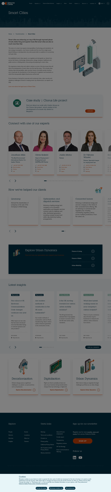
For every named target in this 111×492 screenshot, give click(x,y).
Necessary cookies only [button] (56, 488)
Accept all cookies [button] (41, 488)
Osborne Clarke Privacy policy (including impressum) (33, 483)
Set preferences (70, 488)
